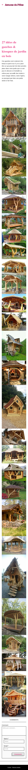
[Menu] (2, 4)
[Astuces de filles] (14, 4)
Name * (6, 738)
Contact (9, 767)
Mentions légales (16, 767)
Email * (6, 746)
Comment (5, 725)
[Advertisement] (14, 24)
